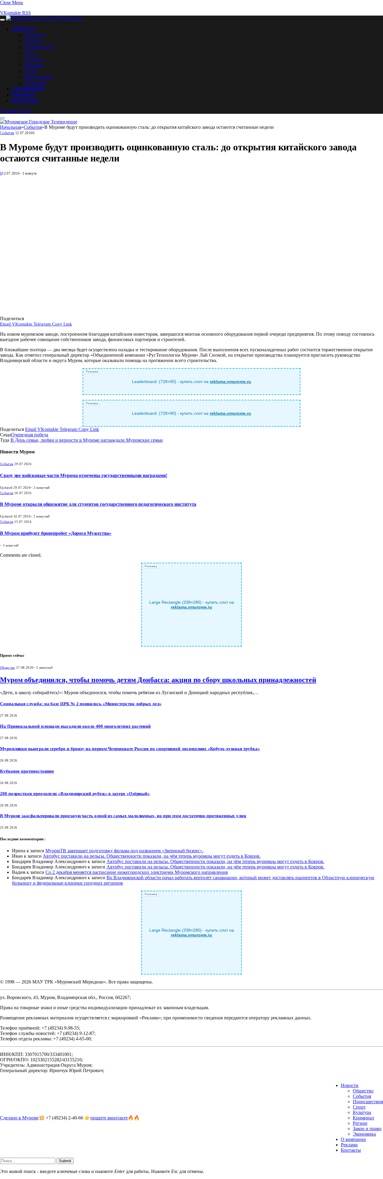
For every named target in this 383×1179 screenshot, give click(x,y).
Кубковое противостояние (27, 771)
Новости (23, 29)
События (33, 41)
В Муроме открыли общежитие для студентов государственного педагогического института (98, 504)
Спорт (30, 53)
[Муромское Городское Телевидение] (44, 18)
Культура (33, 59)
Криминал (34, 65)
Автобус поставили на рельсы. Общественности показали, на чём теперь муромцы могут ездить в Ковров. (152, 856)
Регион (31, 71)
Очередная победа (29, 434)
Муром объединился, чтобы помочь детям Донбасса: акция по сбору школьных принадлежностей (158, 680)
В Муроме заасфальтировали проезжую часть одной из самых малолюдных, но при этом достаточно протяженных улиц (123, 815)
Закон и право (38, 77)
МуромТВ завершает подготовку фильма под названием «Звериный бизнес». (124, 850)
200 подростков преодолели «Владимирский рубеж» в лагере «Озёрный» (75, 793)
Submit (65, 1161)
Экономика (35, 83)
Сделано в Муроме (19, 1117)
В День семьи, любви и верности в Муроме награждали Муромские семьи (86, 440)
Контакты (25, 101)
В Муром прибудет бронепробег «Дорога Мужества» (55, 533)
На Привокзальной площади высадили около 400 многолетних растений (75, 726)
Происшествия (39, 47)
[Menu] (2, 20)
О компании (28, 89)
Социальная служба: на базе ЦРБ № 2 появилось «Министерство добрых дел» (81, 703)
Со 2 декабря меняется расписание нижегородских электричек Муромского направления (136, 872)
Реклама (23, 95)
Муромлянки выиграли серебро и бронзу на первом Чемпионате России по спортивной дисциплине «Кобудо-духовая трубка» (130, 748)
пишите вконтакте (109, 1117)
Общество (34, 35)
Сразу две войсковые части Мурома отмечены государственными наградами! (83, 475)
